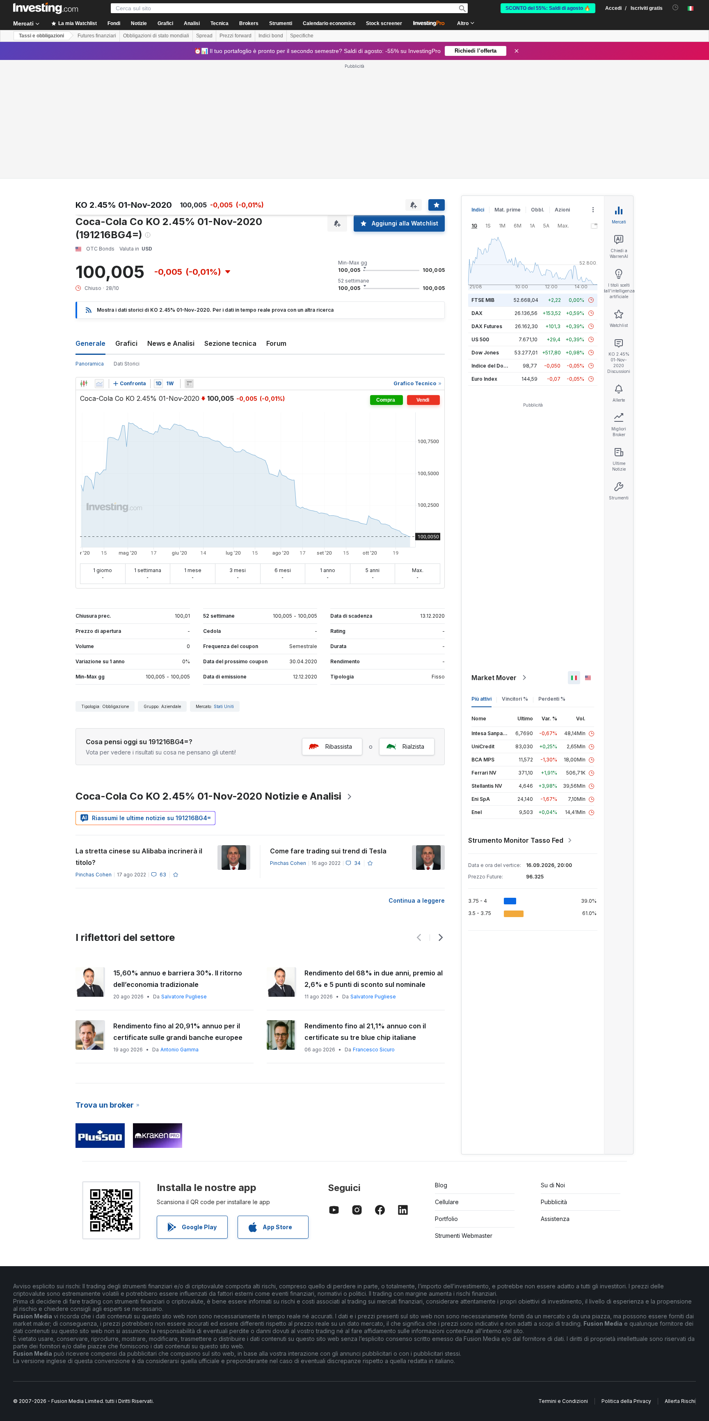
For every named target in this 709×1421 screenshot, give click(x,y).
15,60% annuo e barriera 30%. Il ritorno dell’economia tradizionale (177, 979)
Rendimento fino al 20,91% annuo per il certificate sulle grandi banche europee (177, 1032)
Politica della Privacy (626, 1401)
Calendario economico (329, 23)
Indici (477, 210)
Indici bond (270, 36)
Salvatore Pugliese (184, 996)
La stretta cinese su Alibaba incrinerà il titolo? (138, 857)
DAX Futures (486, 326)
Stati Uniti (224, 706)
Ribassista (338, 746)
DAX (477, 313)
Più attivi (481, 699)
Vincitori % (515, 699)
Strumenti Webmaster (463, 1235)
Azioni (562, 210)
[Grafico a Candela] (83, 383)
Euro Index (484, 379)
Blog (441, 1185)
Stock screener (384, 23)
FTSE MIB (482, 300)
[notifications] (675, 7)
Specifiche (301, 36)
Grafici (126, 343)
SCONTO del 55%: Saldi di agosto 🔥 (547, 8)
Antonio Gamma (179, 1049)
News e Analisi (170, 343)
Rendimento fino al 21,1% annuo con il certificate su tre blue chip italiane (365, 1032)
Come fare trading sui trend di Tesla (328, 851)
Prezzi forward (236, 36)
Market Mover (494, 678)
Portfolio (446, 1218)
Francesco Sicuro (374, 1049)
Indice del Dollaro (492, 366)
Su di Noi (553, 1185)
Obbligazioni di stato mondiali (156, 36)
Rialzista (413, 746)
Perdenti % (551, 699)
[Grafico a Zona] (99, 383)
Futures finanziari (97, 36)
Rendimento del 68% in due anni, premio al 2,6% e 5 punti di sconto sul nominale (373, 979)
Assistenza (555, 1218)
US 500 (480, 339)
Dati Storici (127, 364)
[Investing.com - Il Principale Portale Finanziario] (45, 8)
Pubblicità (554, 1201)
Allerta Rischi (680, 1401)
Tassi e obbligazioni (41, 36)
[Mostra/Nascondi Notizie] (189, 383)
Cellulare (447, 1201)
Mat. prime (507, 210)
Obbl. (537, 210)
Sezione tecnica (230, 343)
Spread (204, 36)
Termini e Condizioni (563, 1401)
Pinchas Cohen (93, 874)
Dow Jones (485, 353)
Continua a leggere (417, 900)
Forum (276, 343)
